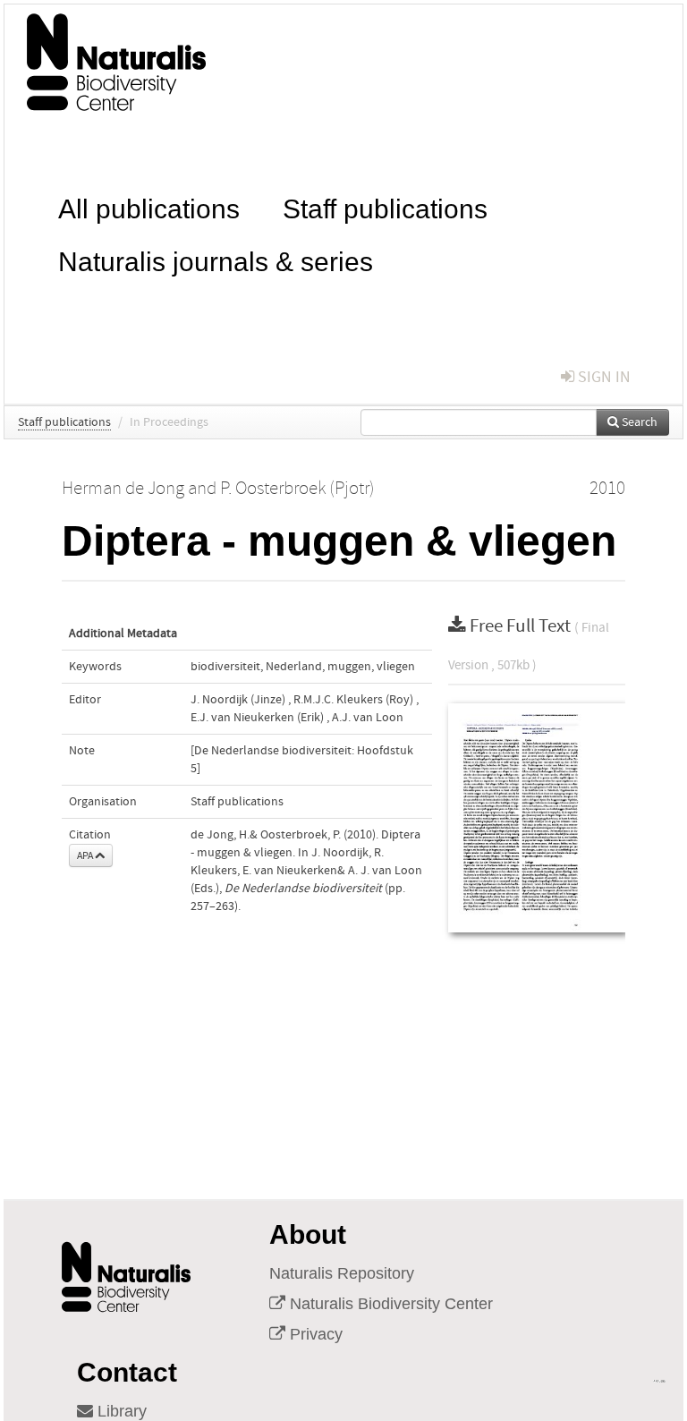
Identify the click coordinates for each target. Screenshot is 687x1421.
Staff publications (385, 207)
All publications (149, 207)
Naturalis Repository (341, 1273)
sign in (602, 377)
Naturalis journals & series (215, 260)
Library (120, 1411)
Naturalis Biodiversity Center (389, 1304)
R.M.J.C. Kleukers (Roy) (353, 700)
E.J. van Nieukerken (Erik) (257, 717)
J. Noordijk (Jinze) (238, 700)
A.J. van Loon (367, 717)
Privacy (314, 1334)
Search (638, 422)
